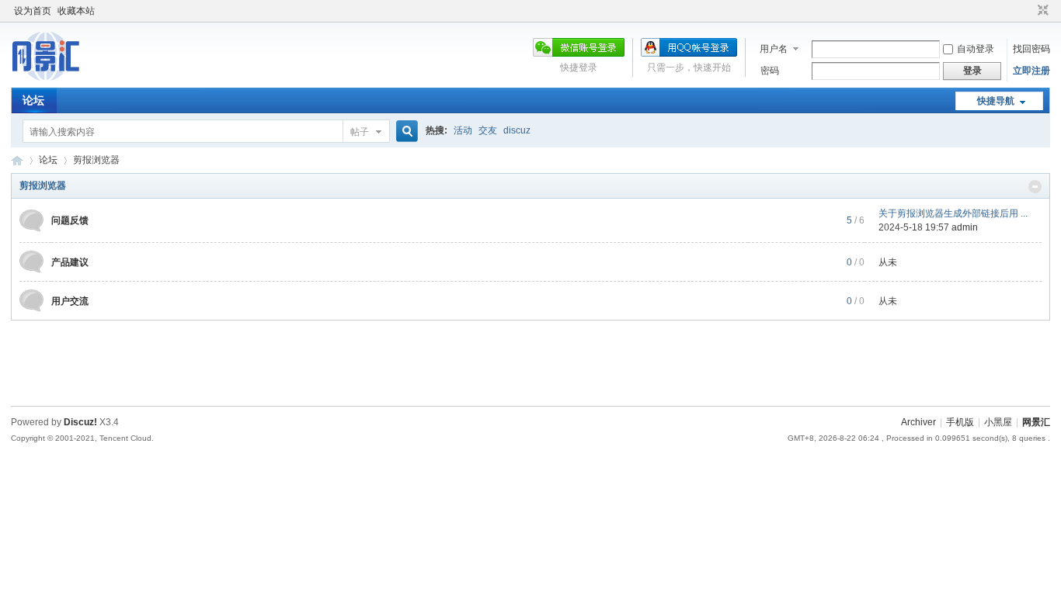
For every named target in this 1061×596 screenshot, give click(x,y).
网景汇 (1036, 422)
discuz (516, 130)
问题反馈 (70, 220)
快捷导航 (995, 100)
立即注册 (1031, 70)
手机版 (960, 422)
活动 (463, 130)
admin (964, 227)
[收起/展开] (1035, 186)
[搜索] (404, 131)
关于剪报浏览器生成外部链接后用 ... (953, 213)
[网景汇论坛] (61, 78)
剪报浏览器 (42, 185)
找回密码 (1031, 48)
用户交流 (70, 301)
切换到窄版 (1041, 11)
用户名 (774, 48)
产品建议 (70, 262)
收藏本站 (76, 10)
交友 (487, 130)
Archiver (918, 422)
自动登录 (975, 48)
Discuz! (80, 422)
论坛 (33, 100)
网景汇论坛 (17, 160)
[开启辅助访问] (1028, 11)
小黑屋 (998, 422)
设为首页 (32, 10)
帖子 (359, 131)
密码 (769, 70)
